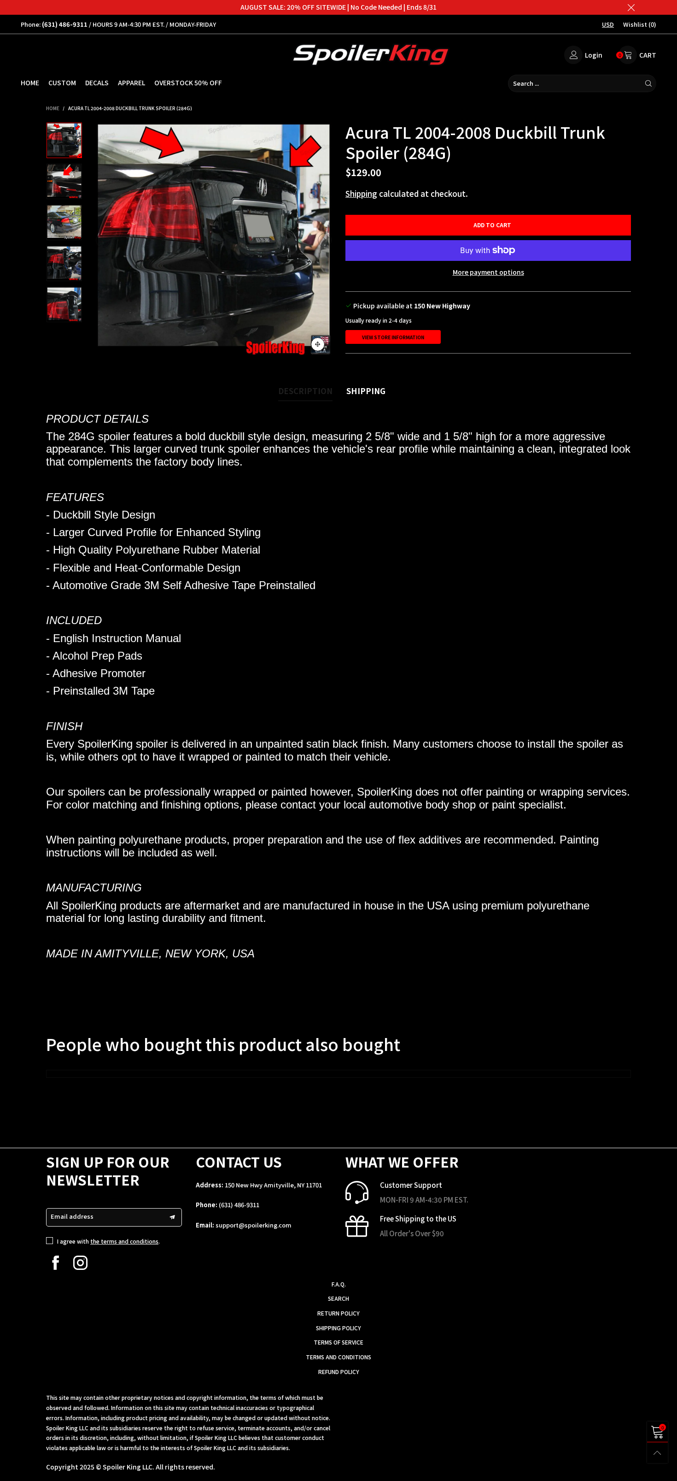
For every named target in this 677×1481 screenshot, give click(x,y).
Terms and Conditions (338, 1357)
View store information (393, 337)
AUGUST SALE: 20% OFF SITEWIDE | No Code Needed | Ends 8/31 (338, 7)
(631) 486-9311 (239, 1204)
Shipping (361, 193)
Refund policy (338, 1371)
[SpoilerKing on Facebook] (55, 1262)
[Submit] (648, 83)
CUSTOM (62, 82)
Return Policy (338, 1313)
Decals (97, 82)
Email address (72, 1216)
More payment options (488, 272)
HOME (30, 82)
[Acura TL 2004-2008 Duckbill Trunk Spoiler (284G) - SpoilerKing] (214, 240)
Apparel (131, 82)
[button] (103, 240)
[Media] (318, 344)
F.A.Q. (339, 1284)
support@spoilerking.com (254, 1225)
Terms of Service (338, 1342)
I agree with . (108, 1241)
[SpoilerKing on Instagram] (80, 1262)
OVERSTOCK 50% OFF (188, 82)
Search (338, 1298)
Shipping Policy (338, 1328)
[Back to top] (657, 1452)
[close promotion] (631, 7)
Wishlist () (639, 24)
